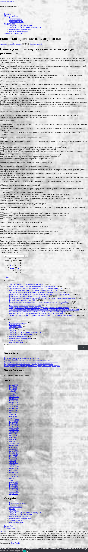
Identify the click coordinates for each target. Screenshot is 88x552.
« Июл (6, 277)
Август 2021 (13, 494)
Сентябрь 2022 (14, 476)
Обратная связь (9, 528)
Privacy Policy (9, 526)
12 (10, 268)
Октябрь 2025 (14, 404)
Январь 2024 (13, 445)
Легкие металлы (14, 325)
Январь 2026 (13, 399)
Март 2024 (12, 441)
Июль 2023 (13, 457)
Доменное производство (18, 323)
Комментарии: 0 (36, 44)
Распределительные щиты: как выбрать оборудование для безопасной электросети (39, 308)
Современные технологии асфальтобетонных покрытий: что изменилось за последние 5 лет (42, 315)
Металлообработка (15, 327)
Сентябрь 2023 (14, 453)
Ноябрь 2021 (13, 488)
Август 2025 (13, 408)
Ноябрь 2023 (13, 449)
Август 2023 (13, 455)
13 (13, 268)
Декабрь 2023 (13, 447)
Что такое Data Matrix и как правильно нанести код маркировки (32, 286)
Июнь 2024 (13, 435)
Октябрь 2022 (14, 474)
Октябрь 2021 (14, 490)
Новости (12, 329)
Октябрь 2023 (14, 451)
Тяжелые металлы (15, 340)
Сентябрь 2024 (14, 430)
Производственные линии (18, 336)
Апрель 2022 (13, 482)
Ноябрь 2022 (13, 472)
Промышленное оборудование (11, 44)
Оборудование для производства (21, 334)
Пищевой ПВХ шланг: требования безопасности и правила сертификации (36, 313)
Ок (25, 551)
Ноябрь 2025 (13, 402)
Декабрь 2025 (13, 401)
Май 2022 (12, 480)
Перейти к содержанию (8, 1)
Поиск (6, 344)
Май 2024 (12, 437)
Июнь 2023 (13, 459)
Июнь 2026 (13, 389)
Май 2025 (12, 414)
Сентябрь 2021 (14, 492)
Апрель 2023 (13, 463)
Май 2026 (12, 391)
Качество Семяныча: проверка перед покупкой (26, 284)
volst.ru (2, 3)
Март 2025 (12, 418)
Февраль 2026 (14, 397)
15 (18, 268)
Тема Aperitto (15, 543)
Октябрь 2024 (14, 428)
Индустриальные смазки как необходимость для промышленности (33, 290)
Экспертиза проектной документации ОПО (25, 306)
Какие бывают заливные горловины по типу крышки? (29, 296)
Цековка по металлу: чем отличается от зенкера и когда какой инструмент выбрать (39, 302)
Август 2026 (13, 385)
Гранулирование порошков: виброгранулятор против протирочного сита (35, 288)
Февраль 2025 (14, 420)
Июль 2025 (13, 410)
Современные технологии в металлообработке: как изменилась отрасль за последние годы (42, 298)
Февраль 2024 (14, 443)
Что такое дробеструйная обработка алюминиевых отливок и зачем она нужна (37, 312)
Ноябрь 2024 (13, 426)
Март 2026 (12, 395)
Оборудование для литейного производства (25, 332)
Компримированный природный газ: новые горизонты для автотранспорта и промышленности (44, 310)
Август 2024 (13, 432)
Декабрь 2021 (13, 486)
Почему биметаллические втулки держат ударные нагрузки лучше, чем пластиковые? (40, 294)
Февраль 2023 (14, 467)
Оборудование (14, 331)
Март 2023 (12, 465)
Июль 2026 (13, 387)
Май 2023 (12, 461)
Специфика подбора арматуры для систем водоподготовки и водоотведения (37, 292)
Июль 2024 (13, 434)
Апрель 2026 (13, 393)
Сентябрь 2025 (14, 406)
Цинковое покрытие (16, 342)
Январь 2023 (13, 468)
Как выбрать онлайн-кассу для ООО (22, 300)
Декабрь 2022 (13, 470)
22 (18, 270)
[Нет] (27, 551)
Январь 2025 (13, 422)
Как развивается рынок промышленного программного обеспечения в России (37, 304)
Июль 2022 (13, 478)
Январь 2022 (13, 484)
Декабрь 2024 (13, 424)
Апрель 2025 (13, 416)
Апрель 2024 (13, 439)
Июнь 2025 (13, 412)
